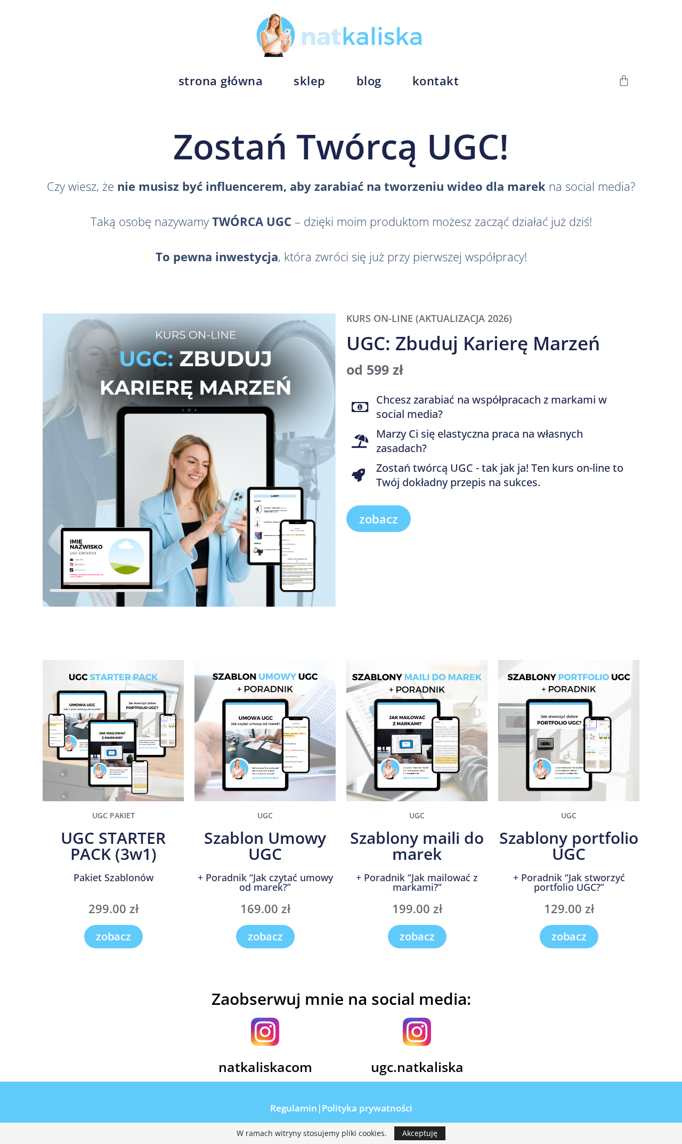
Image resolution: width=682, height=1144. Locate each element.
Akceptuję (419, 1133)
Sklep (310, 80)
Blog (368, 80)
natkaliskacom (265, 1067)
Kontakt (435, 80)
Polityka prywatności (367, 1108)
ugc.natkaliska (417, 1067)
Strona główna (220, 80)
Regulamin (293, 1108)
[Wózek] (624, 80)
